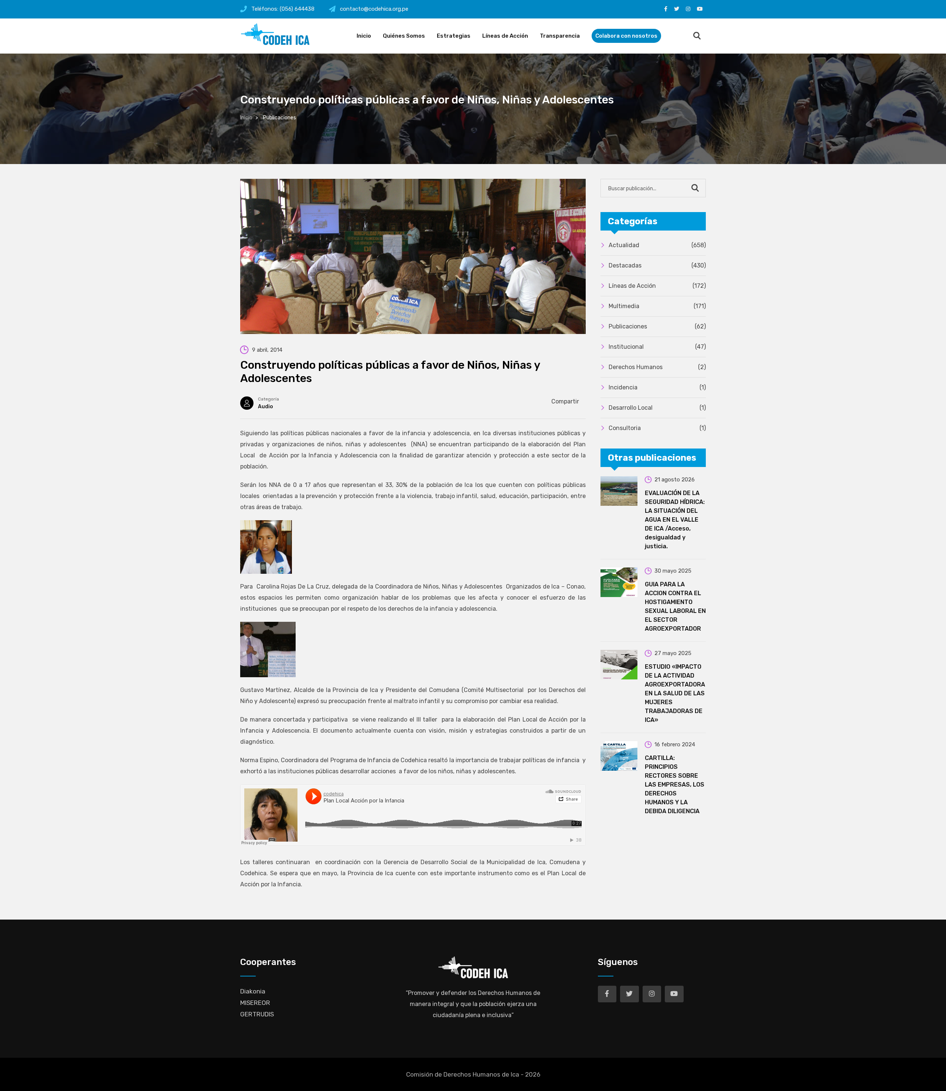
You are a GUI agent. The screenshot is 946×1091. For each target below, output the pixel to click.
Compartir (565, 401)
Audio (265, 406)
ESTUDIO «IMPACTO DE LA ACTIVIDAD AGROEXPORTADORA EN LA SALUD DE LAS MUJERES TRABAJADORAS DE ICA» (675, 693)
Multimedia (657, 306)
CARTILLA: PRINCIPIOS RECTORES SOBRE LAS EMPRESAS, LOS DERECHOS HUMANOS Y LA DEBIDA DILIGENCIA (674, 784)
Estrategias (453, 36)
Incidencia (657, 387)
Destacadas (657, 265)
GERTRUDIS (257, 1014)
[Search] (697, 36)
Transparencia (560, 36)
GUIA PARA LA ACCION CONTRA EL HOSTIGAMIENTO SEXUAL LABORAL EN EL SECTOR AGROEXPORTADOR (675, 606)
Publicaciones (657, 326)
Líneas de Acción (505, 36)
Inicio (364, 36)
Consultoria (657, 428)
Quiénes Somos (404, 36)
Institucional (657, 346)
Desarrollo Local (657, 407)
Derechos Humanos (657, 367)
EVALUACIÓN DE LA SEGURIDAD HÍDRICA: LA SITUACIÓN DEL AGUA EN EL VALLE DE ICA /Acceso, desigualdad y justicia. (675, 520)
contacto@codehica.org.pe (374, 9)
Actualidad (657, 245)
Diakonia (252, 991)
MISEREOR (255, 1002)
